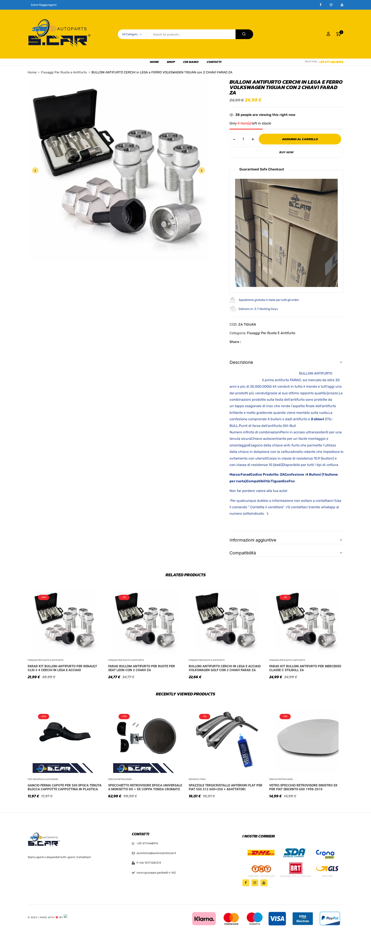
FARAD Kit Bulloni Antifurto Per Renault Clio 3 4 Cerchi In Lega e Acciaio (62, 668)
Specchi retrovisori (120, 779)
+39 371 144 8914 (331, 61)
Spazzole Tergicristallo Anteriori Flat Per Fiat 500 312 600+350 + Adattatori (225, 787)
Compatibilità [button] (243, 552)
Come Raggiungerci (43, 4)
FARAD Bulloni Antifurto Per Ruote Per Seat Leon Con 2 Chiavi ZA (141, 668)
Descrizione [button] (241, 362)
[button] (338, 34)
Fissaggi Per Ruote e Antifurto (64, 72)
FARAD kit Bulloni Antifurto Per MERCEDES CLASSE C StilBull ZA (305, 668)
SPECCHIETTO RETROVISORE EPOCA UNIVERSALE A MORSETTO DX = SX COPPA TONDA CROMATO (145, 787)
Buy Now (286, 152)
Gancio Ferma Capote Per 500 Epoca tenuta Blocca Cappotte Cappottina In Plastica (65, 787)
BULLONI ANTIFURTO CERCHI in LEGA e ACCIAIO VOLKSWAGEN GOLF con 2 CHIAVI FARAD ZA (225, 668)
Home (32, 72)
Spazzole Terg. (197, 779)
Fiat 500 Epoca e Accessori (43, 779)
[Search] (244, 34)
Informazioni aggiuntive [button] (253, 540)
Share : (235, 342)
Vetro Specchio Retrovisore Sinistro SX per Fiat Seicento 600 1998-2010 (303, 787)
